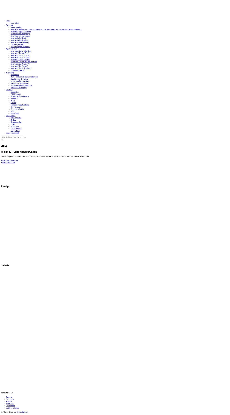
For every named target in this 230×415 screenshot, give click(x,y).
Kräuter (13, 103)
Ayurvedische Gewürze (19, 40)
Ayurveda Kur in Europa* (20, 57)
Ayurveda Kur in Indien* (20, 60)
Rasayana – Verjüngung (20, 83)
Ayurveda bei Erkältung (20, 42)
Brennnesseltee (16, 122)
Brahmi (13, 120)
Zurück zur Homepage (9, 160)
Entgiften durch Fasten (19, 79)
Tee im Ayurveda (17, 44)
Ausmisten (15, 92)
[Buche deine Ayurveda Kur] (37, 261)
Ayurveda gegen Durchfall (21, 32)
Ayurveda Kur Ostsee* (19, 66)
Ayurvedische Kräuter (19, 38)
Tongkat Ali (15, 131)
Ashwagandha (16, 27)
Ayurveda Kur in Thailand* (21, 68)
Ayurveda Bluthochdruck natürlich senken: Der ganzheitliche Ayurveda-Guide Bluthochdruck (46, 29)
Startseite (9, 397)
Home (8, 21)
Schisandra (15, 126)
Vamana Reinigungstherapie (21, 85)
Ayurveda (9, 25)
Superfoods (15, 113)
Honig (13, 100)
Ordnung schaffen (17, 109)
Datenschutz (10, 406)
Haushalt (9, 90)
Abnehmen (15, 75)
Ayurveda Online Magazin (60, 16)
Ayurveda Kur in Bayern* (20, 55)
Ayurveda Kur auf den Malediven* (24, 62)
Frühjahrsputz (16, 94)
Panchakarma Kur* (18, 70)
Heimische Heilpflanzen (20, 96)
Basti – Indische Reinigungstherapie (24, 77)
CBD (13, 124)
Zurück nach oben (8, 163)
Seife (12, 111)
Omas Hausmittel (12, 133)
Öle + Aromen (16, 107)
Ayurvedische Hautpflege (20, 34)
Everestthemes (22, 412)
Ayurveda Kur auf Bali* (20, 53)
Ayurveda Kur (11, 49)
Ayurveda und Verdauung (20, 36)
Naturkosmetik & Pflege (20, 105)
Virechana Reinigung (19, 88)
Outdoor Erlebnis (12, 408)
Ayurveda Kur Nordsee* (20, 64)
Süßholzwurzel (16, 129)
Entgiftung (10, 72)
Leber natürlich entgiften (20, 81)
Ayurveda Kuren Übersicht (21, 51)
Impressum (10, 404)
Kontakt (9, 401)
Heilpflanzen (10, 116)
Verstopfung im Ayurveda (20, 47)
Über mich (15, 23)
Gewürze (14, 98)
